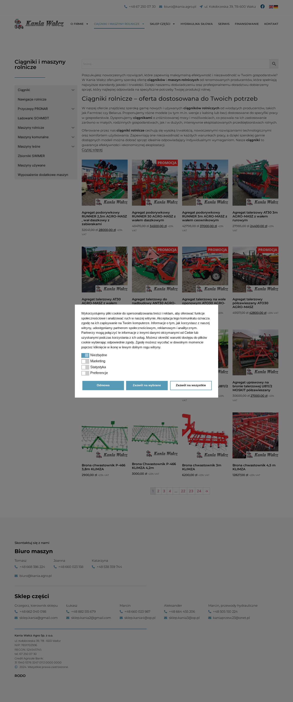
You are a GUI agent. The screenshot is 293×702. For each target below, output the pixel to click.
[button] (85, 355)
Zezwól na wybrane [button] (147, 385)
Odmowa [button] (103, 385)
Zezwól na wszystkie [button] (191, 385)
